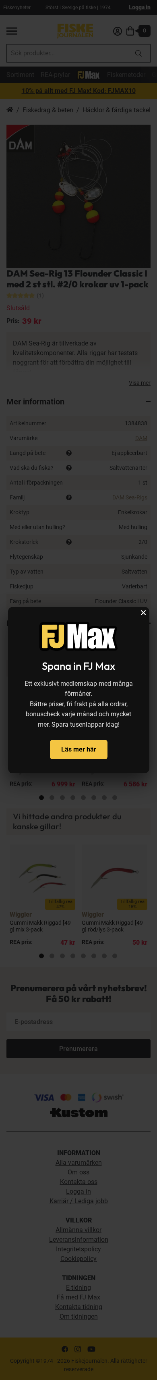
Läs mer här (78, 749)
